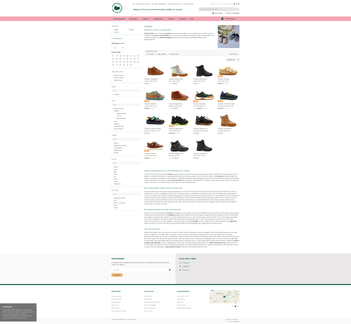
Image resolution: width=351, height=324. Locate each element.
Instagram (185, 266)
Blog (192, 19)
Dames (171, 19)
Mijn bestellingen (150, 308)
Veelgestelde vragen (184, 308)
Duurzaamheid (117, 296)
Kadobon (183, 19)
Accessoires (158, 19)
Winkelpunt (116, 308)
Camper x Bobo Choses (226, 104)
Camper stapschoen (176, 129)
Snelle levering (188, 4)
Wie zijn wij (115, 305)
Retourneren (181, 305)
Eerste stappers (119, 19)
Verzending (181, 299)
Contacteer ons (182, 296)
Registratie (148, 299)
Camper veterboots (176, 79)
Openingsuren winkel (119, 311)
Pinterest (185, 270)
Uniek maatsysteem (160, 4)
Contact (229, 4)
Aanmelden (148, 296)
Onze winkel (222, 4)
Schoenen (133, 19)
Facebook (185, 263)
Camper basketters (175, 104)
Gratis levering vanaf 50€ (143, 4)
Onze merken (116, 299)
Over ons (213, 4)
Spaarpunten (116, 302)
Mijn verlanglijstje (150, 305)
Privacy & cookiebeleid (233, 321)
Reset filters (233, 54)
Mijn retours (148, 311)
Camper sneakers (199, 104)
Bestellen (180, 302)
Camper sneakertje (151, 79)
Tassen (145, 19)
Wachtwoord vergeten (152, 302)
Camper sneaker (223, 79)
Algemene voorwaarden (231, 319)
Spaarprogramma (175, 4)
